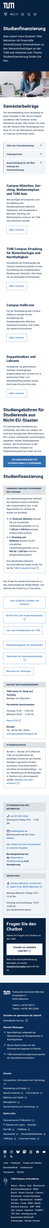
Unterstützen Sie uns (13, 1020)
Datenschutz (26, 1167)
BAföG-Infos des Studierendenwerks (24, 615)
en (16, 14)
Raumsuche (9, 1134)
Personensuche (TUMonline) (17, 1120)
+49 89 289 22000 (30, 1008)
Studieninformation (16, 966)
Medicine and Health (13, 1097)
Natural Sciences (11, 1093)
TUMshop (8, 1138)
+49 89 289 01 (28, 1005)
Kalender (31, 1125)
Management (10, 1102)
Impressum (8, 1172)
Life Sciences (33, 1093)
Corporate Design (27, 1138)
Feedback (15, 1163)
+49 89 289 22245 (19, 816)
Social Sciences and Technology (19, 1106)
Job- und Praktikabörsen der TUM (23, 630)
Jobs (5, 1163)
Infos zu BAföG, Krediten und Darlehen (24, 602)
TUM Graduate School (25, 568)
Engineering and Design (15, 1088)
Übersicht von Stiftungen (18, 671)
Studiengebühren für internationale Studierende (24, 461)
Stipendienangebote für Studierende (24, 645)
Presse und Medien (32, 1163)
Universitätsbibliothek (32, 1134)
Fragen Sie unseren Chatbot (24, 949)
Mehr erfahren (16, 230)
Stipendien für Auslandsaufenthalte (24, 656)
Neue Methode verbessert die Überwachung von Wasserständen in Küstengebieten (25, 1036)
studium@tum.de (18, 831)
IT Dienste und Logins (14, 1125)
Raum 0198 (12, 720)
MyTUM (7, 1129)
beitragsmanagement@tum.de (22, 734)
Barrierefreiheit (10, 1167)
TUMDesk (22, 1129)
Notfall (20, 1172)
